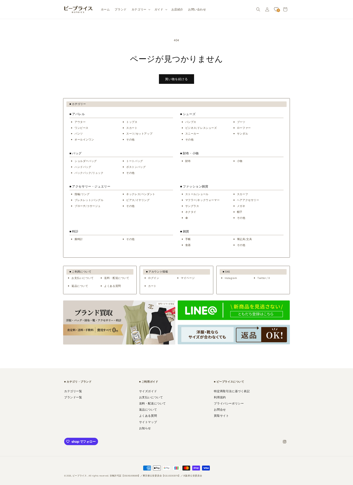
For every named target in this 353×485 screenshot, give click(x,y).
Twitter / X (263, 278)
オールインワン (84, 139)
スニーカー (192, 133)
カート (152, 286)
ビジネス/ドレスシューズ (201, 128)
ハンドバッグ (83, 167)
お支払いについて (82, 278)
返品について (79, 286)
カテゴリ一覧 (73, 391)
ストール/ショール (197, 194)
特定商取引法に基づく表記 (232, 391)
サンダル (242, 133)
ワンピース (81, 128)
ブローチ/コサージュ (88, 206)
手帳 (188, 239)
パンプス (190, 122)
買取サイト (221, 416)
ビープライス (80, 475)
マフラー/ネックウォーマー (202, 200)
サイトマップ (148, 422)
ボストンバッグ (136, 167)
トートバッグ (134, 161)
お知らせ (145, 428)
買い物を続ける (176, 79)
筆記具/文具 (244, 239)
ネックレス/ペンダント (140, 194)
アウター (80, 122)
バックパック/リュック (89, 173)
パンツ (79, 133)
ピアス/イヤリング (138, 200)
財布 (188, 161)
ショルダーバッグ (86, 161)
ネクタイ (190, 212)
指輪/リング (82, 194)
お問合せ (220, 409)
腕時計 (79, 239)
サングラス (192, 206)
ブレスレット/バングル (89, 200)
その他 (130, 139)
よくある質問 (112, 286)
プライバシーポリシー (229, 403)
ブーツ (241, 122)
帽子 (239, 212)
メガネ (241, 206)
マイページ (188, 278)
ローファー (244, 128)
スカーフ (242, 194)
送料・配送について (116, 278)
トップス (131, 122)
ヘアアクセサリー (248, 200)
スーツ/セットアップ (139, 133)
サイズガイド (148, 391)
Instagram (231, 278)
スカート (131, 128)
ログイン (153, 278)
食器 (188, 245)
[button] (140, 9)
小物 (239, 161)
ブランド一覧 (73, 397)
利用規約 (220, 397)
